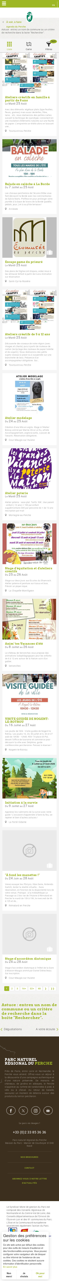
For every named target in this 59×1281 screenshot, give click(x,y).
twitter (23, 1110)
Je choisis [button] (24, 1275)
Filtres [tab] (48, 49)
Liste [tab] (9, 49)
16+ (24, 988)
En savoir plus (10, 1266)
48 (39, 988)
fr (53, 5)
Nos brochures (29, 1157)
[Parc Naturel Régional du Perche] (29, 17)
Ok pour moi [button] (40, 1275)
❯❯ (53, 988)
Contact (29, 1168)
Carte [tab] (29, 49)
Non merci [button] (9, 1275)
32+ (32, 988)
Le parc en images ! (29, 1123)
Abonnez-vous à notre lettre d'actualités (29, 1181)
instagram (35, 1110)
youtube (48, 1110)
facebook (10, 1110)
